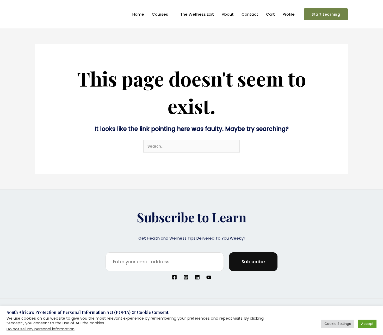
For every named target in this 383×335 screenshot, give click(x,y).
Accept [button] (367, 323)
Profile (289, 14)
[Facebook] (174, 277)
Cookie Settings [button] (337, 323)
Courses (160, 14)
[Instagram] (185, 277)
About (228, 14)
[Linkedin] (197, 277)
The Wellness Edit (197, 14)
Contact (250, 14)
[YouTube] (208, 277)
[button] (326, 14)
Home (138, 14)
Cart (270, 14)
